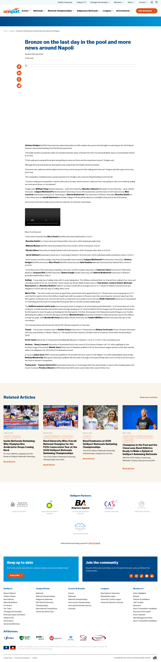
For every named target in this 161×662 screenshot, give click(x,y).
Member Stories (129, 437)
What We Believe (10, 602)
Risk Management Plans (142, 618)
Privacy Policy (8, 658)
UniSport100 (9, 618)
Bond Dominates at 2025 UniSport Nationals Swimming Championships (100, 444)
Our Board (8, 605)
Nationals (38, 11)
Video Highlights (139, 593)
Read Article (9, 462)
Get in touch (94, 543)
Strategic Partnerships (99, 2)
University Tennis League (111, 599)
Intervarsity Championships (79, 602)
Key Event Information (142, 612)
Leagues (107, 11)
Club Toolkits (138, 602)
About (130, 2)
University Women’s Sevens (112, 602)
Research (137, 605)
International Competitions (46, 609)
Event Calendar (139, 615)
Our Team (7, 609)
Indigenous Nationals (87, 11)
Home (6, 31)
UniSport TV (81, 2)
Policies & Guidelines (141, 599)
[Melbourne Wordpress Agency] (155, 657)
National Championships (60, 11)
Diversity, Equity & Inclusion (14, 615)
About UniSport (10, 593)
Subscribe (15, 575)
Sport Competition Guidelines (145, 609)
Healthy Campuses (65, 2)
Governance (8, 621)
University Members (12, 624)
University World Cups (45, 612)
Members (118, 2)
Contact (142, 2)
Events (25, 11)
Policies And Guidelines (22, 658)
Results (136, 596)
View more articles (148, 397)
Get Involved (145, 11)
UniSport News (67, 437)
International (122, 11)
